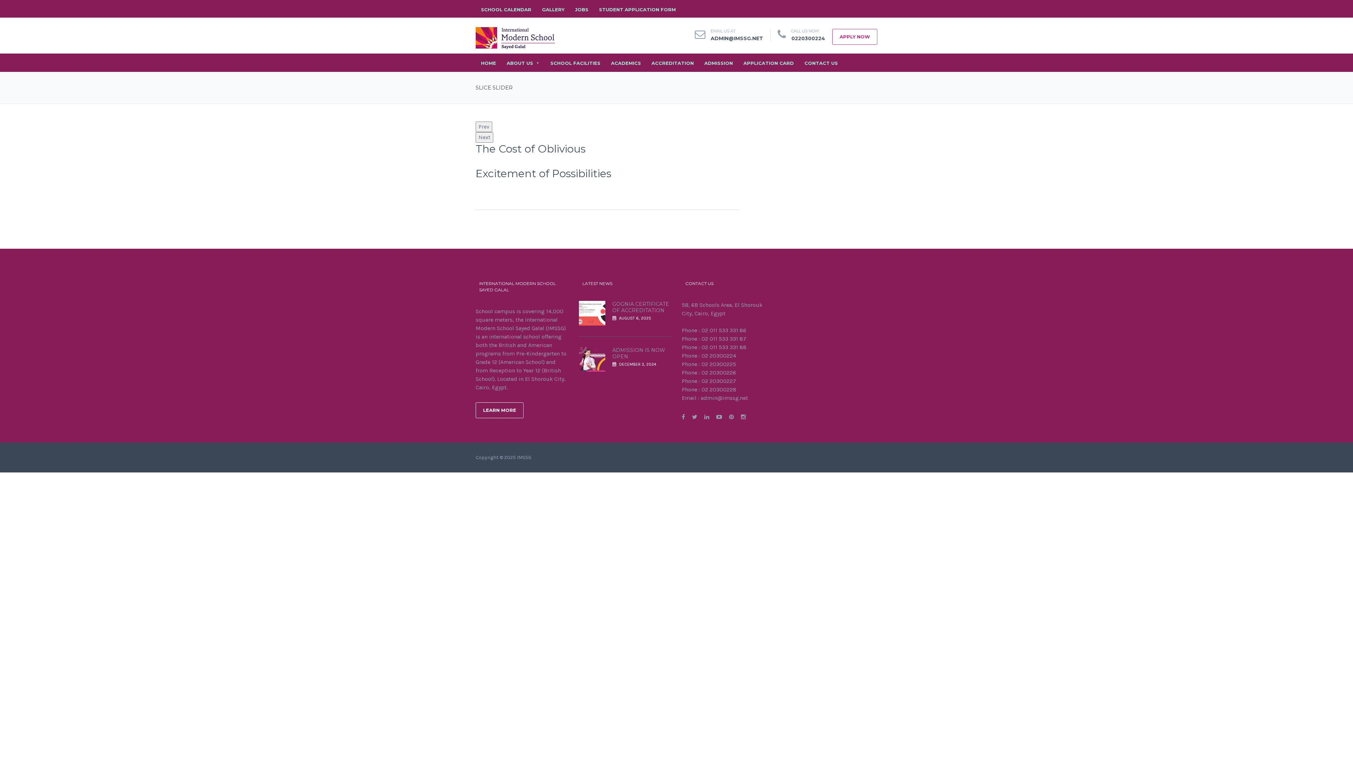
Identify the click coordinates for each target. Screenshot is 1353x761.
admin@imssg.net (737, 38)
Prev (483, 126)
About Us (520, 63)
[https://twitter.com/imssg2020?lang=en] (694, 417)
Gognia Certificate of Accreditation (640, 307)
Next (484, 137)
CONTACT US (821, 63)
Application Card (768, 63)
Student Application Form (637, 9)
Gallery (553, 9)
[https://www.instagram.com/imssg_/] (743, 417)
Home (488, 63)
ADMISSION (718, 63)
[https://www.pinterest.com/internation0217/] (731, 417)
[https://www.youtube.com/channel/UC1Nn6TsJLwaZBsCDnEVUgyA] (719, 417)
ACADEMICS (626, 63)
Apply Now (855, 36)
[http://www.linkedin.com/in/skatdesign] (706, 417)
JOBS (581, 9)
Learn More (499, 410)
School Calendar (506, 9)
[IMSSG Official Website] (515, 37)
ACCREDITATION (672, 63)
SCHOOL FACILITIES (575, 63)
